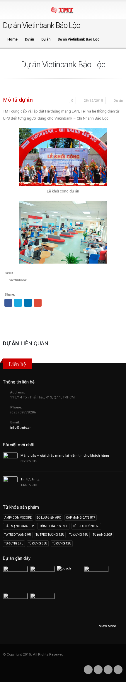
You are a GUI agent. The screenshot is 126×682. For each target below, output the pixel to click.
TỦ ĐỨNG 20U (102, 534)
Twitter (18, 303)
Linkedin (108, 669)
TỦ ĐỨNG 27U (13, 543)
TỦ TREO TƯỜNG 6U (86, 526)
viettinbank (18, 280)
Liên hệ (17, 364)
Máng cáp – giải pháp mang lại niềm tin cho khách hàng (65, 455)
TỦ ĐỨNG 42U (61, 543)
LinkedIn (28, 303)
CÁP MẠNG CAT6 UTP (19, 526)
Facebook (8, 303)
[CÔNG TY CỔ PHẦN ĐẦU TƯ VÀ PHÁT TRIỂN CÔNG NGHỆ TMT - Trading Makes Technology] (63, 10)
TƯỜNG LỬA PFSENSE (53, 526)
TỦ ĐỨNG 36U (37, 543)
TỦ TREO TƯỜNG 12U (50, 534)
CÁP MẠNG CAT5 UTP (80, 517)
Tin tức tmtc (30, 479)
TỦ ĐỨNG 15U (78, 534)
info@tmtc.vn (21, 427)
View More (108, 626)
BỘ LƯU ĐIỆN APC (48, 517)
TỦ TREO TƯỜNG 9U (17, 534)
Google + (38, 303)
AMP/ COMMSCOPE (18, 517)
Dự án (118, 100)
